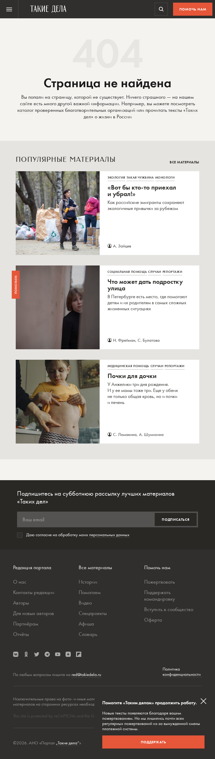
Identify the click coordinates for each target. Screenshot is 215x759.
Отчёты (21, 634)
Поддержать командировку (159, 595)
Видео (85, 602)
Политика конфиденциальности (182, 671)
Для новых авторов (33, 613)
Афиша (86, 623)
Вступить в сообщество (168, 609)
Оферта (153, 619)
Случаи (154, 272)
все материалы (184, 162)
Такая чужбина (140, 177)
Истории (88, 581)
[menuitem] (9, 9)
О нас (19, 581)
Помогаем (90, 592)
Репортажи (172, 272)
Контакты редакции (33, 592)
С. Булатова (149, 340)
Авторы (21, 602)
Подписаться (176, 519)
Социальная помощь (127, 272)
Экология (116, 177)
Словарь (88, 634)
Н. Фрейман (124, 340)
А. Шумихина (151, 434)
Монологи (165, 177)
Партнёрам (25, 623)
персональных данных (109, 535)
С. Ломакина (125, 434)
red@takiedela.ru (86, 674)
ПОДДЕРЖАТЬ (153, 742)
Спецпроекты (93, 613)
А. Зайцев (122, 246)
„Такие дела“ (67, 743)
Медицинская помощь (128, 366)
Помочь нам (192, 9)
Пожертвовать (159, 581)
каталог (25, 110)
